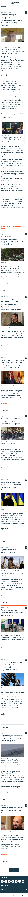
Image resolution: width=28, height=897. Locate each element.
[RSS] (16, 881)
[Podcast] (19, 881)
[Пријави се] (23, 881)
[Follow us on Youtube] (9, 881)
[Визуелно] (14, 895)
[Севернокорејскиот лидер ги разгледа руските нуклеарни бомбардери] (12, 128)
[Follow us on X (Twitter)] (5, 881)
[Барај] (22, 895)
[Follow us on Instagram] (12, 881)
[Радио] (6, 895)
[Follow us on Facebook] (2, 881)
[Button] (5, 220)
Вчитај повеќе (14, 870)
